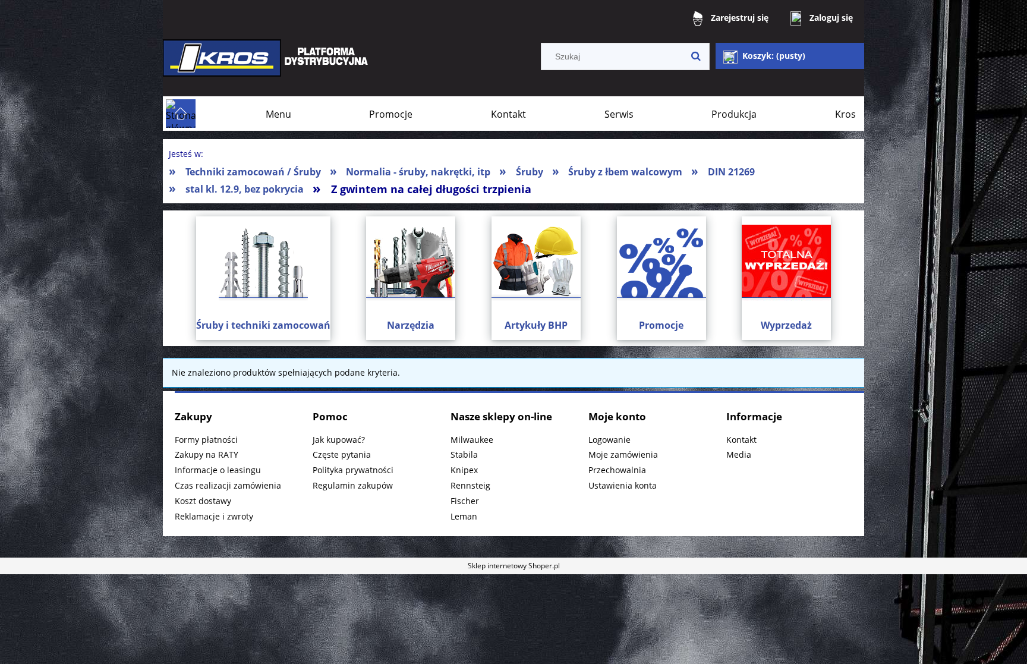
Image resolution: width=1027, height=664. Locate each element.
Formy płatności (206, 439)
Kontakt (741, 439)
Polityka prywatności (353, 470)
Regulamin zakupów (353, 485)
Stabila (464, 454)
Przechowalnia (617, 470)
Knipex (464, 470)
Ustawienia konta (622, 485)
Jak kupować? (339, 439)
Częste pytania (342, 454)
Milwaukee (472, 439)
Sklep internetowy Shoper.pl (514, 566)
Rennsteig (470, 485)
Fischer (465, 500)
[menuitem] (278, 114)
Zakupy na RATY (206, 454)
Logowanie (609, 439)
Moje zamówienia (623, 454)
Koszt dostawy (203, 500)
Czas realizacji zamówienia (228, 485)
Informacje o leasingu (218, 470)
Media (738, 454)
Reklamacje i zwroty (214, 516)
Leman (464, 516)
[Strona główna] (267, 66)
